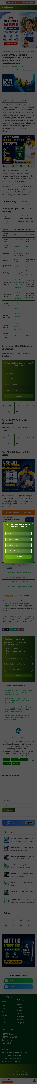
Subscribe (18, 557)
